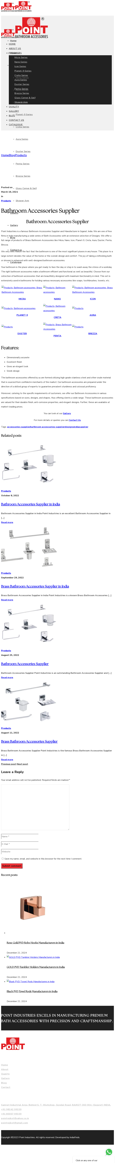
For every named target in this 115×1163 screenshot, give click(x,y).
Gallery (67, 413)
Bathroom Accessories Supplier (25, 664)
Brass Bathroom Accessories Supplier (29, 741)
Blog (12, 155)
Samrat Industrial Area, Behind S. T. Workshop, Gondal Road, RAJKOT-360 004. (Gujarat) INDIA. (56, 1104)
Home (5, 155)
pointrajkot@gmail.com (14, 1122)
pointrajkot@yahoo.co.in (15, 1118)
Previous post (8, 764)
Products (21, 155)
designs (69, 426)
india (76, 426)
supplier (83, 426)
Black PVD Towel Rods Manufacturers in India (32, 991)
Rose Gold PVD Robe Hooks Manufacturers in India (35, 943)
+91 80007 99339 (11, 1113)
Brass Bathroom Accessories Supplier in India (35, 586)
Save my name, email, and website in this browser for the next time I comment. (43, 858)
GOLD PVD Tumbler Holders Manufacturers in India (36, 967)
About (4, 1069)
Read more (7, 522)
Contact (5, 1087)
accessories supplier (18, 426)
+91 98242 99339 (11, 1109)
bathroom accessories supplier (47, 426)
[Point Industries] (16, 10)
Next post (22, 764)
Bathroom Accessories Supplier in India (30, 504)
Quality (5, 1073)
